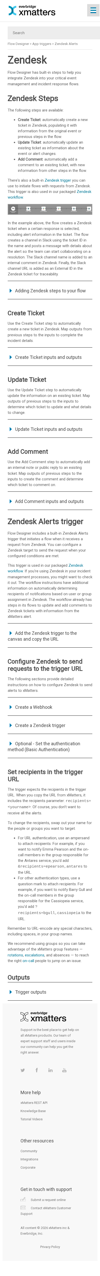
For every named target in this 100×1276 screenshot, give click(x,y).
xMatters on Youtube (64, 1070)
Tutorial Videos (32, 1119)
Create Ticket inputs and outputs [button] (48, 357)
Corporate (28, 1167)
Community (29, 1151)
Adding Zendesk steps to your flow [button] (50, 290)
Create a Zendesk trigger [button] (40, 725)
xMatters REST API (34, 1103)
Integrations (29, 1159)
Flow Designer (18, 44)
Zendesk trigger (58, 180)
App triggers (41, 44)
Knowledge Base (33, 1111)
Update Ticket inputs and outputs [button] (49, 429)
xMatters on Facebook (36, 1070)
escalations (34, 955)
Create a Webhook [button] (33, 707)
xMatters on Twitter (23, 1070)
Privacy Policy (50, 1247)
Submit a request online (48, 1200)
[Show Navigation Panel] (93, 10)
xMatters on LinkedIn (50, 1070)
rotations (15, 955)
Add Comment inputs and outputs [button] (49, 501)
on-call (28, 960)
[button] (11, 633)
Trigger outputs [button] (30, 992)
